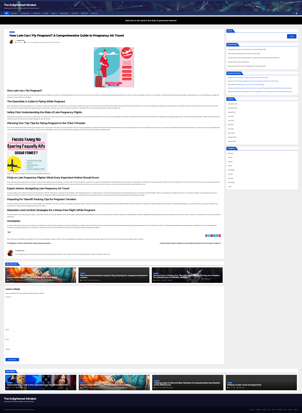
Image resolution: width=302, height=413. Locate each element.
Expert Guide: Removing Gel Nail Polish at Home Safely (32, 277)
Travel (45, 13)
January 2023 (232, 141)
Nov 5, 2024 (11, 387)
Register (94, 13)
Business (14, 13)
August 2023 (231, 112)
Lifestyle (36, 13)
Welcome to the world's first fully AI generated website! (151, 20)
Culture (75, 13)
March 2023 (231, 133)
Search (230, 31)
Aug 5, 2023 (158, 387)
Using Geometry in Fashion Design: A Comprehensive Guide (251, 77)
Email (8, 339)
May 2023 (231, 124)
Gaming (230, 161)
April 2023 (231, 129)
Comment (9, 297)
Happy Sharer (21, 40)
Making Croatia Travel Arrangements (238, 62)
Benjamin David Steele (234, 88)
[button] (293, 13)
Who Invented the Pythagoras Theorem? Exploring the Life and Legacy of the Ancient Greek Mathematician (262, 91)
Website (8, 349)
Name (8, 329)
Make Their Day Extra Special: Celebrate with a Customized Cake (247, 66)
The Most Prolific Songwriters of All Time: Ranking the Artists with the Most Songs (255, 81)
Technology (25, 13)
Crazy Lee (20, 280)
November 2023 (232, 108)
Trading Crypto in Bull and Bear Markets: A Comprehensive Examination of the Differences (254, 57)
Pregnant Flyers (50, 42)
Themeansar (31, 409)
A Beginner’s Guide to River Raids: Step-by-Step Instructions (29, 243)
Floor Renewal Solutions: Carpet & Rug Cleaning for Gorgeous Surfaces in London (114, 276)
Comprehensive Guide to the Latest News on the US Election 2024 (247, 49)
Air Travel (28, 42)
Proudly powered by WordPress (11, 409)
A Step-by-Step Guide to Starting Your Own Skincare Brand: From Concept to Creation (190, 243)
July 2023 (231, 116)
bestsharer (21, 387)
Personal (84, 13)
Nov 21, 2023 (85, 387)
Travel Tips (57, 42)
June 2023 (231, 120)
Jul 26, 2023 (232, 387)
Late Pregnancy (35, 42)
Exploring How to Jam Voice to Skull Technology (250, 84)
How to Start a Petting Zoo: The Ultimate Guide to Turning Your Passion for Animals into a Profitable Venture (186, 276)
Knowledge (64, 13)
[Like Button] (9, 232)
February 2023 (232, 137)
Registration (111, 239)
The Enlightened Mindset (20, 5)
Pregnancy (42, 42)
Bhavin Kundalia (95, 280)
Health (54, 13)
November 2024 (232, 104)
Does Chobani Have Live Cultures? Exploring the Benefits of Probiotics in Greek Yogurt (267, 88)
